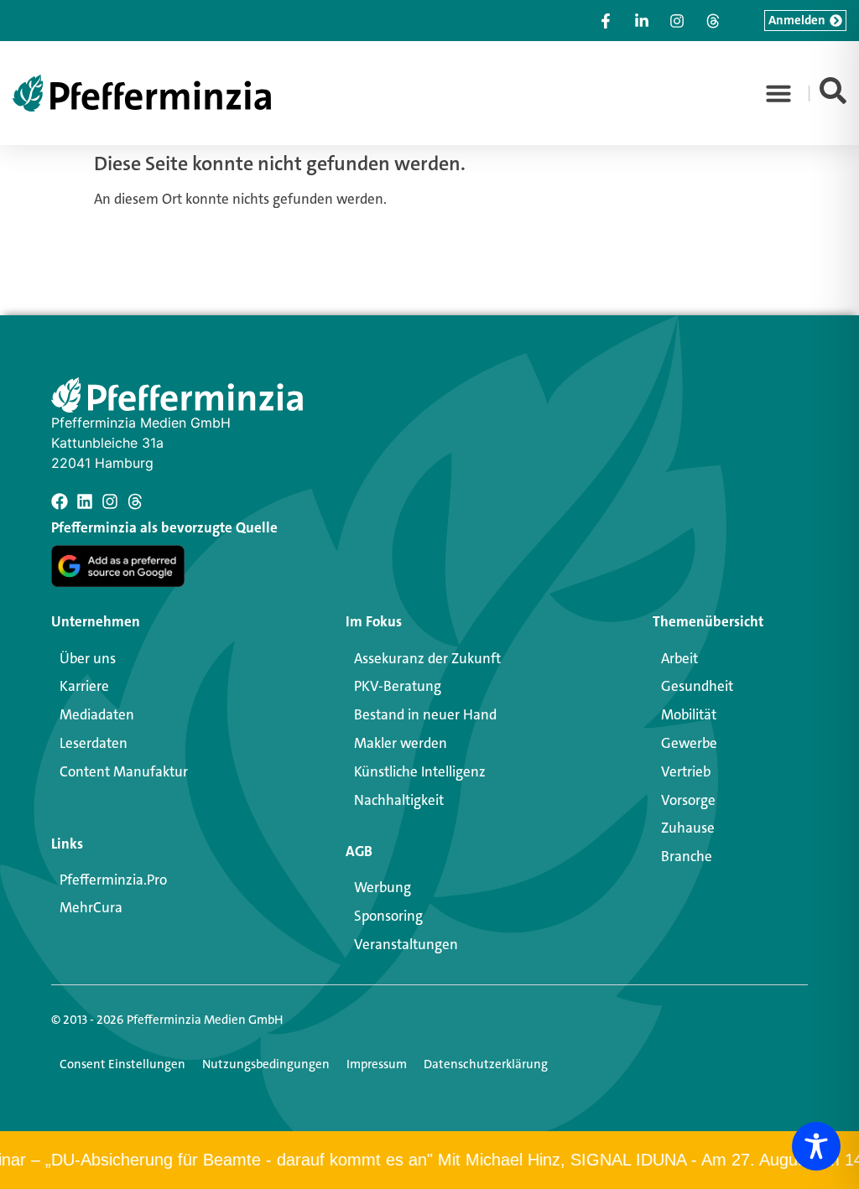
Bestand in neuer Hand (425, 714)
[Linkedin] (84, 501)
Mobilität (688, 714)
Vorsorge (688, 800)
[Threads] (135, 501)
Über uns (88, 658)
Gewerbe (689, 743)
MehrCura (91, 907)
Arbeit (679, 658)
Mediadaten (97, 714)
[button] (778, 93)
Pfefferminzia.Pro (113, 879)
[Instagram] (110, 501)
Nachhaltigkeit (399, 800)
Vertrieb (686, 771)
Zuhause (688, 827)
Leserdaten (94, 743)
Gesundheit (697, 686)
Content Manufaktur (124, 771)
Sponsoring (388, 915)
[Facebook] (59, 501)
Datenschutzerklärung (486, 1064)
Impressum (376, 1064)
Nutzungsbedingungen (266, 1064)
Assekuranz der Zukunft (427, 658)
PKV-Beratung (397, 686)
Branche (686, 856)
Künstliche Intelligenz (420, 771)
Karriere (84, 686)
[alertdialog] (429, 1160)
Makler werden (400, 743)
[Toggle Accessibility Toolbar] (816, 1146)
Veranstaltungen (406, 944)
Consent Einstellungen (122, 1064)
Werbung (382, 887)
